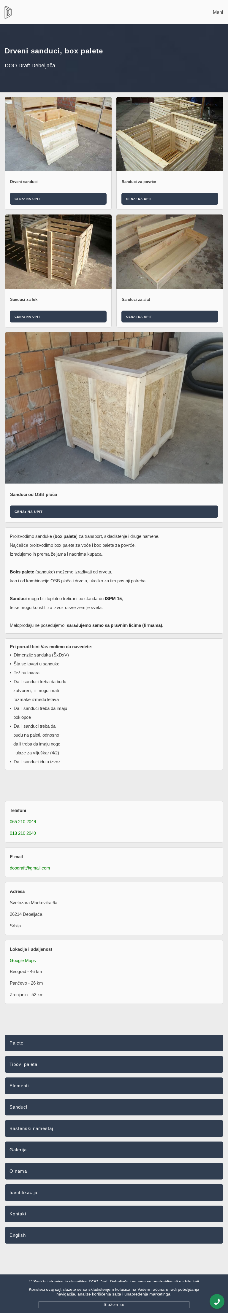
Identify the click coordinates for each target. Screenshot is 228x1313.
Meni (218, 12)
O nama (18, 1171)
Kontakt (18, 1213)
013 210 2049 (23, 833)
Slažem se (114, 1304)
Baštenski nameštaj (31, 1128)
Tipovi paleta (23, 1064)
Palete (16, 1042)
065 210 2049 (23, 821)
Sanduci (18, 1106)
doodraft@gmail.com (30, 867)
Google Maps (23, 960)
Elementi (19, 1085)
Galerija (18, 1149)
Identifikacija (23, 1192)
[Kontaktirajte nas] (217, 1301)
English (18, 1235)
